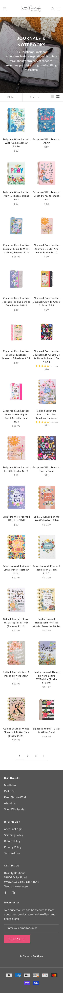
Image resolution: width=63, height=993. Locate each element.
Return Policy (12, 841)
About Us (10, 803)
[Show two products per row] (57, 96)
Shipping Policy (13, 835)
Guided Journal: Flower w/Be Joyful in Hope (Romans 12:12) (16, 623)
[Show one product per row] (52, 96)
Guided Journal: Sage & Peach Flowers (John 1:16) (16, 676)
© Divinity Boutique (31, 956)
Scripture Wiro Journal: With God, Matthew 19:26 (16, 143)
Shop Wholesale (14, 809)
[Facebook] (5, 893)
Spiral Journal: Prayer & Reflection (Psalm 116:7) (46, 570)
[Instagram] (13, 893)
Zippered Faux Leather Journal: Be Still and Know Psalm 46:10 (47, 249)
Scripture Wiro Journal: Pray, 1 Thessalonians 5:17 (16, 196)
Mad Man (10, 785)
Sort (33, 97)
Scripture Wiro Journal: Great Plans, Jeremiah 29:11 (46, 196)
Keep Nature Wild (15, 797)
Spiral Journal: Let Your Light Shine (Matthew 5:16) (16, 570)
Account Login (13, 829)
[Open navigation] (4, 8)
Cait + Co (9, 791)
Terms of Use (12, 853)
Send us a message (16, 886)
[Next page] (44, 756)
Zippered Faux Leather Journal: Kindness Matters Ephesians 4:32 (16, 355)
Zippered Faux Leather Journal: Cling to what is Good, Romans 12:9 (16, 249)
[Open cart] (58, 8)
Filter (11, 97)
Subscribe (17, 939)
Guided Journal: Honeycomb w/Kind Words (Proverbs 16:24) (47, 623)
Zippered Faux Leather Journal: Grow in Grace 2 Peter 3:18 (46, 302)
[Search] (52, 8)
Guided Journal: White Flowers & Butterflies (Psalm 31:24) (16, 732)
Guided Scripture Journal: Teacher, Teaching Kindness (46, 414)
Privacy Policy (13, 847)
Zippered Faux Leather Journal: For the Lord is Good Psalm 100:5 (16, 302)
